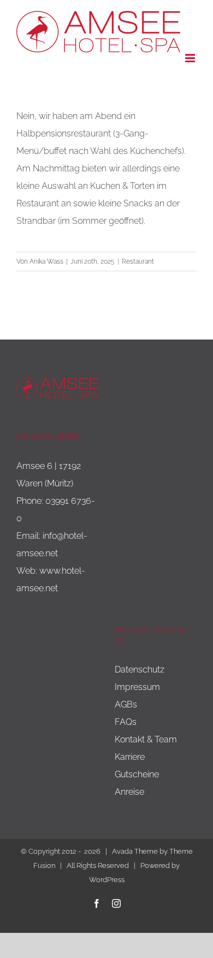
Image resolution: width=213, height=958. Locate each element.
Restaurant (138, 261)
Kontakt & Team (146, 739)
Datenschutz (139, 669)
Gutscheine (137, 774)
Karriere (130, 757)
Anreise (129, 792)
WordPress (107, 880)
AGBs (126, 704)
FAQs (126, 722)
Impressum (137, 687)
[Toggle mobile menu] (191, 58)
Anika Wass (46, 261)
